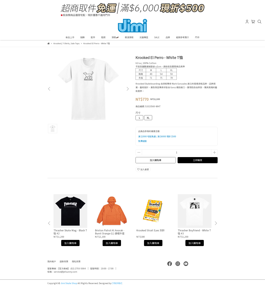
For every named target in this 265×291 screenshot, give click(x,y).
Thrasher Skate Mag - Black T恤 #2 (70, 232)
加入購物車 (155, 160)
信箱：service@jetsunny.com (62, 271)
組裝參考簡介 (182, 37)
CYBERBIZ (117, 283)
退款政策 (64, 261)
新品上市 (70, 37)
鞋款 (103, 37)
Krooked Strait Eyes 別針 (150, 230)
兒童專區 (144, 37)
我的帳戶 (51, 261)
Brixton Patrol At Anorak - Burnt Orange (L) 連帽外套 (110, 232)
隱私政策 (76, 261)
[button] (127, 89)
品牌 (168, 37)
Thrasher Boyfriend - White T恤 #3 (194, 232)
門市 (197, 37)
